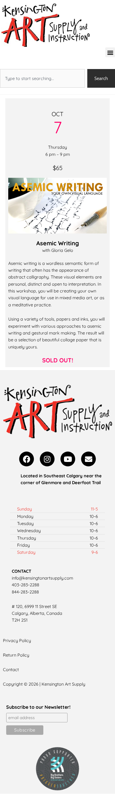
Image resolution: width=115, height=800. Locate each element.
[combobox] (42, 78)
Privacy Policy (17, 640)
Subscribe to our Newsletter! (38, 707)
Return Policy (16, 655)
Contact (11, 669)
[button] (110, 52)
